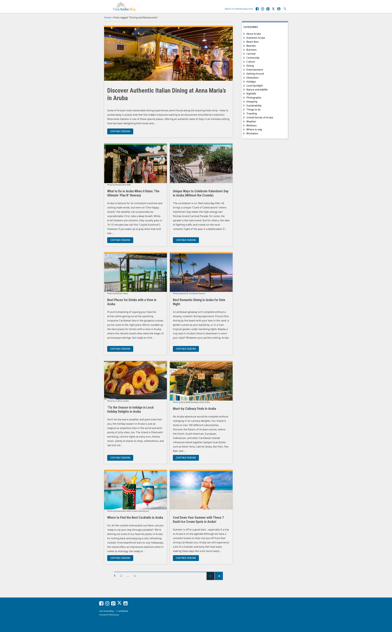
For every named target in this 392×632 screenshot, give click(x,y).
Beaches (251, 45)
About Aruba (253, 33)
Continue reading (121, 131)
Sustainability (254, 105)
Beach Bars (252, 41)
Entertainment (254, 69)
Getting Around (255, 73)
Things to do (253, 109)
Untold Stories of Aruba (259, 117)
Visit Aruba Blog (106, 611)
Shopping (251, 101)
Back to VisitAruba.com (239, 8)
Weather (251, 121)
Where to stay (254, 129)
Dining (250, 65)
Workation (252, 133)
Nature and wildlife (257, 89)
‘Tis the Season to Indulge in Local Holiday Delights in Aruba (130, 409)
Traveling (251, 113)
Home (107, 17)
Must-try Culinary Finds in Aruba (194, 409)
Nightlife (251, 93)
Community (252, 57)
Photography (253, 97)
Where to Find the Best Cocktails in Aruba (135, 517)
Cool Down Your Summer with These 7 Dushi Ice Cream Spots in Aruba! (198, 520)
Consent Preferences (109, 614)
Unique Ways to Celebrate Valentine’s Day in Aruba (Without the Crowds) (201, 193)
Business (251, 49)
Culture (250, 61)
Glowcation (252, 77)
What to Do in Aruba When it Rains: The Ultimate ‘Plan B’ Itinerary (133, 193)
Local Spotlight (254, 85)
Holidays (251, 81)
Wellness (251, 125)
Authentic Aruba (255, 37)
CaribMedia (123, 611)
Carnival (250, 53)
